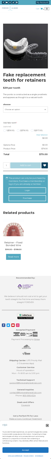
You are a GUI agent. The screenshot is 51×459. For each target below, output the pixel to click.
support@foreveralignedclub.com (26, 383)
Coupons (25, 405)
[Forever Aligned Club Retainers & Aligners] (10, 9)
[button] (47, 425)
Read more (13, 257)
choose (7, 104)
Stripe (37, 339)
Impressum (39, 456)
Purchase (27, 198)
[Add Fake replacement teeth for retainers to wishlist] (44, 165)
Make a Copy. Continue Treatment (25, 419)
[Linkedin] (16, 2)
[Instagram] (10, 2)
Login (27, 190)
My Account (43, 2)
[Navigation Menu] (47, 8)
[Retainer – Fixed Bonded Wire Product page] (13, 229)
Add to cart (25, 165)
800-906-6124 (29, 395)
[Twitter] (8, 325)
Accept (25, 450)
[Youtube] (6, 2)
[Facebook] (3, 2)
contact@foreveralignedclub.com (25, 392)
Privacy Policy (29, 456)
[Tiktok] (13, 2)
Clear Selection (42, 135)
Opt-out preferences (15, 456)
